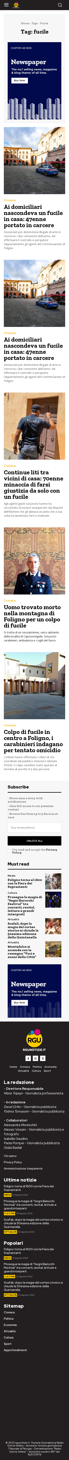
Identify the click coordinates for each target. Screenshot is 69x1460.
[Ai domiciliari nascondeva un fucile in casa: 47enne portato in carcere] (34, 160)
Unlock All (34, 840)
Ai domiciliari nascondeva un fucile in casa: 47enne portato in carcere (33, 216)
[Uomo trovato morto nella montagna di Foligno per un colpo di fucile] (34, 560)
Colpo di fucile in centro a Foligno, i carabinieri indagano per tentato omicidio (33, 741)
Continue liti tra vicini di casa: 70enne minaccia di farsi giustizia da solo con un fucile (33, 484)
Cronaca (10, 200)
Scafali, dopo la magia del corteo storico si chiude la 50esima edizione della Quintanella (23, 930)
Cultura (12, 893)
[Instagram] (35, 1058)
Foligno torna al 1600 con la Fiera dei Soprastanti (25, 883)
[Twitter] (42, 1058)
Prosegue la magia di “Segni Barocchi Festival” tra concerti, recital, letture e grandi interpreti (25, 905)
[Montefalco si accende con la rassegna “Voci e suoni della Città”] (53, 949)
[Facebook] (28, 1058)
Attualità (13, 919)
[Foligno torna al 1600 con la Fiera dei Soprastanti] (53, 881)
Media (11, 875)
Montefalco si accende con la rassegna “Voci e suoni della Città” (22, 951)
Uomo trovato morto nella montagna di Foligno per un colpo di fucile (32, 616)
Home (25, 23)
